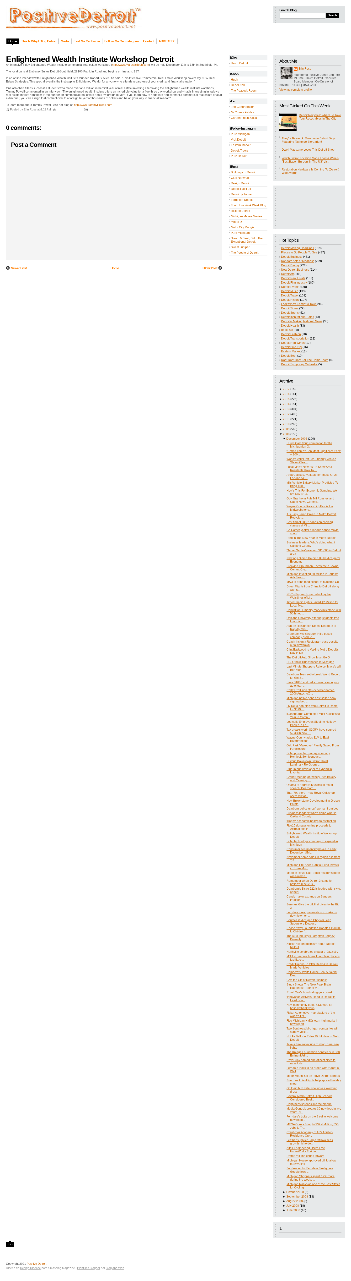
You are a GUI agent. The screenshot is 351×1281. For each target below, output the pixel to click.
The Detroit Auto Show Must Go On (309, 657)
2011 (286, 419)
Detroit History (290, 299)
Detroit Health (290, 325)
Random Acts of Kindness (297, 261)
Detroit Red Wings (293, 343)
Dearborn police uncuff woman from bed (313, 808)
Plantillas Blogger (88, 1268)
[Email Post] (85, 109)
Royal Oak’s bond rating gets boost (309, 992)
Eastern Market (240, 145)
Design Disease (30, 1268)
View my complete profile (295, 89)
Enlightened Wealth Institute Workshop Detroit (90, 59)
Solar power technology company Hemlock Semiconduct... (308, 755)
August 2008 (294, 1201)
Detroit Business (291, 256)
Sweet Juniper (240, 247)
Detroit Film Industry (294, 282)
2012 (286, 414)
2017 (286, 389)
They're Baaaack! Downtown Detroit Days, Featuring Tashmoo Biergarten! (309, 140)
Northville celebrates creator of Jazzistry (312, 951)
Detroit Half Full (241, 189)
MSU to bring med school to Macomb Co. (313, 582)
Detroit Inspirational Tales (297, 317)
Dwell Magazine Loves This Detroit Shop (308, 149)
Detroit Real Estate (293, 278)
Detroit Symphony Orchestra (299, 364)
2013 (286, 409)
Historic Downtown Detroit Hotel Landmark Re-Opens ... (307, 763)
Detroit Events (290, 287)
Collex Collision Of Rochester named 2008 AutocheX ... (311, 692)
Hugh (234, 79)
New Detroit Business (295, 269)
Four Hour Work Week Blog (248, 205)
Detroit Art (287, 274)
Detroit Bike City (291, 347)
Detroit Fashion (291, 334)
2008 (286, 434)
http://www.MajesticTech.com (130, 64)
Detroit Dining (290, 265)
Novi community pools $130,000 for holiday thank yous (309, 1006)
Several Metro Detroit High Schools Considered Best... (309, 1098)
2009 (286, 429)
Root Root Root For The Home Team (304, 360)
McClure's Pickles (242, 112)
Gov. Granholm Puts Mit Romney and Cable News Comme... (310, 500)
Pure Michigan (240, 134)
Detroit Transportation (295, 338)
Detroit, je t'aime (241, 194)
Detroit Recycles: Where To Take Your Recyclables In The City (320, 117)
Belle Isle (287, 330)
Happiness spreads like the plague (309, 1104)
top (10, 1244)
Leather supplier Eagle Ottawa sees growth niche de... (310, 1142)
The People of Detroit (244, 252)
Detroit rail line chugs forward (305, 1156)
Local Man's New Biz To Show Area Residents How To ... (309, 468)
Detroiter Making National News (301, 321)
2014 (286, 404)
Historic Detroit (240, 211)
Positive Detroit (36, 1263)
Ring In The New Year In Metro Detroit (311, 538)
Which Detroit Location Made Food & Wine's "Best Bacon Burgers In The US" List (310, 160)
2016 (286, 394)
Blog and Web (115, 1268)
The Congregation (243, 107)
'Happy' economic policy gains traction (311, 821)
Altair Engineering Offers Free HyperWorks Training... (306, 1149)
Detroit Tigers (239, 150)
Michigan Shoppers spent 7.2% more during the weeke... (311, 1178)
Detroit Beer (289, 355)
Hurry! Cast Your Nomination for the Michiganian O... (309, 445)
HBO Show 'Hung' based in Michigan (310, 662)
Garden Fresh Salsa (244, 118)
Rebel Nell (238, 85)
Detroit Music (289, 291)
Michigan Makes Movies (246, 216)
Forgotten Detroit (242, 200)
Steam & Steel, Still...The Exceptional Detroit (247, 240)
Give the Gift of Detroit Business (307, 980)
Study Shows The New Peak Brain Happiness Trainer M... (309, 986)
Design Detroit (240, 183)
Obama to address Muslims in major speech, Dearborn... (310, 786)
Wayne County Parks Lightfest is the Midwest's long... (310, 508)
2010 (286, 424)
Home (115, 268)
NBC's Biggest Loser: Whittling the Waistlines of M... (309, 596)
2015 (286, 399)
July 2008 (292, 1205)
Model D (236, 222)
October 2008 (295, 1192)
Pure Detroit (238, 156)
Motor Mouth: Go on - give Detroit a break (313, 1076)
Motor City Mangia (243, 227)
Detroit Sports (290, 312)
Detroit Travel (289, 295)
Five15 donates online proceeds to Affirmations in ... (309, 827)
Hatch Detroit (239, 63)
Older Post (209, 268)
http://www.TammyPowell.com (93, 105)
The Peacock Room (243, 90)
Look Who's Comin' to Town (299, 304)
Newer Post (19, 268)
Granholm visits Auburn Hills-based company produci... (309, 635)
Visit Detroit (238, 139)
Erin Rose (304, 68)
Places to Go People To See (299, 252)
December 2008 (296, 438)
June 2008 (293, 1210)
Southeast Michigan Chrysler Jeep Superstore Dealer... (309, 922)
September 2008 (297, 1196)
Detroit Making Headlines (297, 248)
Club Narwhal (240, 178)
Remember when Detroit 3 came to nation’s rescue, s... (309, 882)
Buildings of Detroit (243, 172)
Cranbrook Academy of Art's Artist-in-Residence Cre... (310, 1134)
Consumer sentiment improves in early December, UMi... (311, 851)
